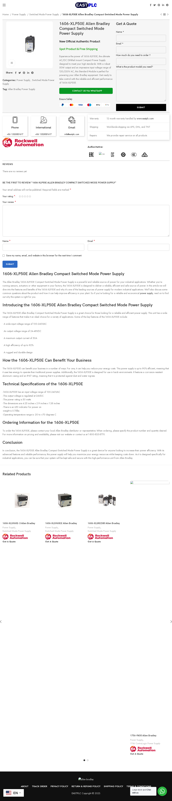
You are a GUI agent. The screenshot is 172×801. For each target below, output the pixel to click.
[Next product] (167, 14)
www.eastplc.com (145, 118)
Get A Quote (9, 541)
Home (6, 14)
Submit (141, 107)
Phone (15, 127)
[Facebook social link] (150, 5)
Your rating (9, 196)
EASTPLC (76, 793)
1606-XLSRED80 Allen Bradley (104, 523)
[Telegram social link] (167, 5)
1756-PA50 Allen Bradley (143, 735)
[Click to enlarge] (11, 63)
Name (120, 32)
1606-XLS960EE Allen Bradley (61, 523)
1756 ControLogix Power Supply (145, 743)
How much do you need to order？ (133, 55)
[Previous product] (161, 14)
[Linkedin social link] (163, 5)
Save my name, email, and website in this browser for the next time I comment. (44, 255)
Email (119, 43)
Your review (9, 202)
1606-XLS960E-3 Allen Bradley (19, 523)
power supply (146, 293)
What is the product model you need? (134, 66)
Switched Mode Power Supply (44, 14)
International (43, 127)
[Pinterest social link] (159, 5)
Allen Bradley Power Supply (21, 89)
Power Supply (19, 14)
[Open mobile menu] (4, 5)
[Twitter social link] (154, 5)
